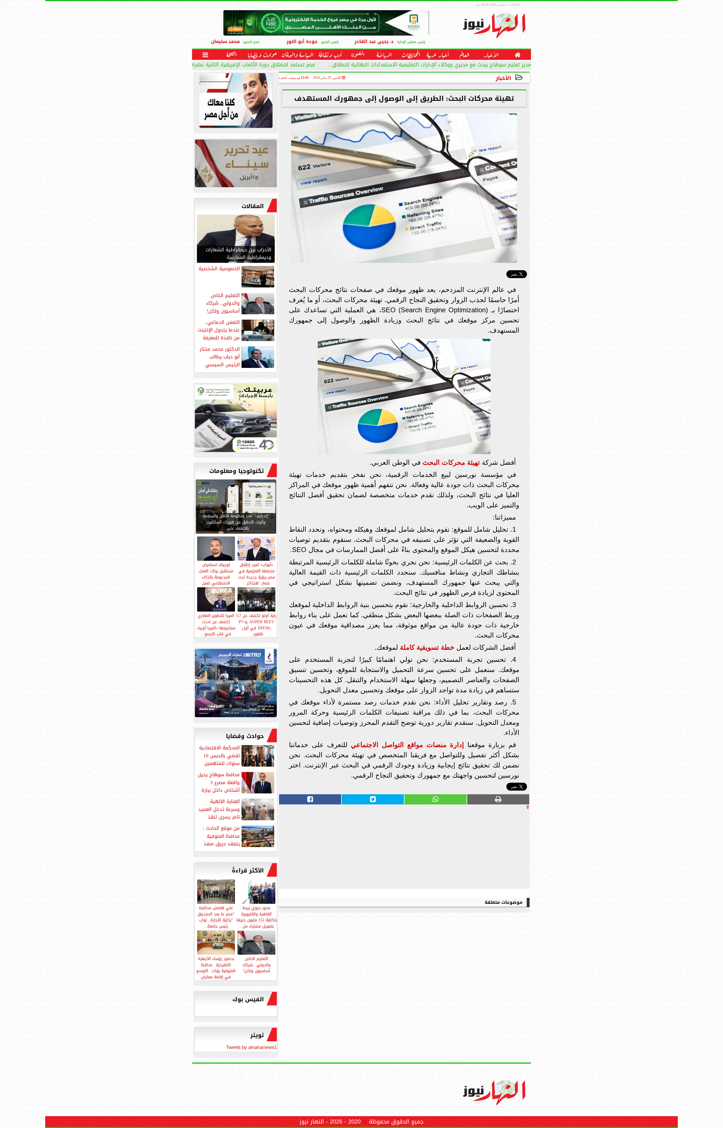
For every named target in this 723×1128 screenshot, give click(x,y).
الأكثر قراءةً (248, 870)
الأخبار (503, 78)
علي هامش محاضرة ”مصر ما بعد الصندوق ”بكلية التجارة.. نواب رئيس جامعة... (215, 916)
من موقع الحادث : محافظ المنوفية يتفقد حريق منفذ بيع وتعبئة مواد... (239, 836)
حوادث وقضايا (245, 736)
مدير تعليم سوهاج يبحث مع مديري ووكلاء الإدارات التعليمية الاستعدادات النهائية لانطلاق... (429, 65)
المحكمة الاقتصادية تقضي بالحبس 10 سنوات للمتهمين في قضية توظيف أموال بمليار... (237, 755)
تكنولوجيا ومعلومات (236, 471)
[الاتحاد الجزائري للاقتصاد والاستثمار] (236, 164)
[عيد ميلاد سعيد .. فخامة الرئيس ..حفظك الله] (236, 102)
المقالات (252, 206)
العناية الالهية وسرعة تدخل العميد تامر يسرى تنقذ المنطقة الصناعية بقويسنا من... (236, 809)
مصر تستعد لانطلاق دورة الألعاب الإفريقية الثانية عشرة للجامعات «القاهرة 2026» (225, 65)
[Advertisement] (487, 848)
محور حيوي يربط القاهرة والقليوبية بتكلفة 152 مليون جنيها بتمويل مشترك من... (256, 916)
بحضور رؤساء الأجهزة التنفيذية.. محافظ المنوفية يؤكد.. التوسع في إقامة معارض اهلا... (216, 970)
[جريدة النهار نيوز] (236, 419)
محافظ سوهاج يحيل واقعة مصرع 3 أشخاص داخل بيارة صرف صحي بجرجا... (236, 782)
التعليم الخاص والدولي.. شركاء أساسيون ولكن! (257, 964)
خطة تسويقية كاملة (427, 647)
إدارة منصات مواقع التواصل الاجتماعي (407, 745)
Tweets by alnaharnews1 (251, 1047)
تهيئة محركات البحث (451, 462)
